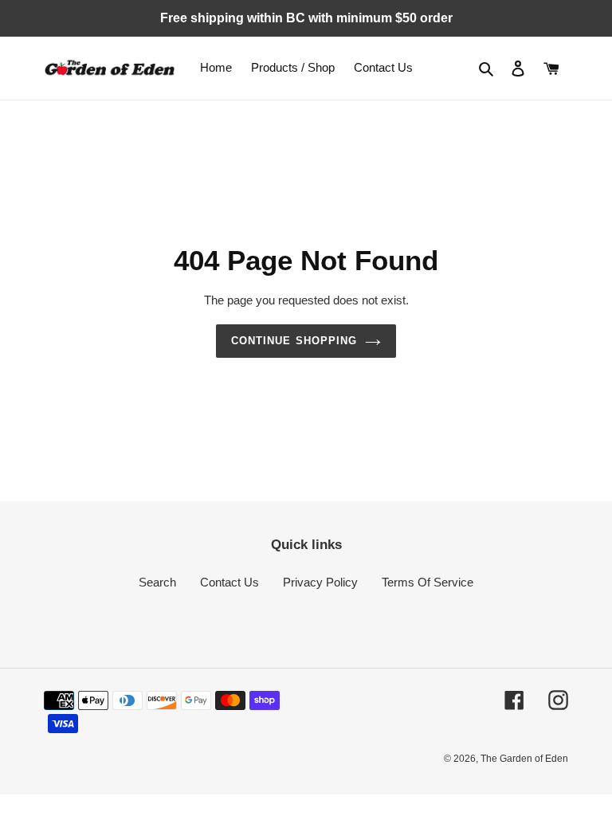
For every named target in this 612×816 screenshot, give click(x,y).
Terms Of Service (427, 582)
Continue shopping (294, 341)
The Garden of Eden (524, 758)
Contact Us (229, 582)
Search (157, 582)
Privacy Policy (320, 582)
